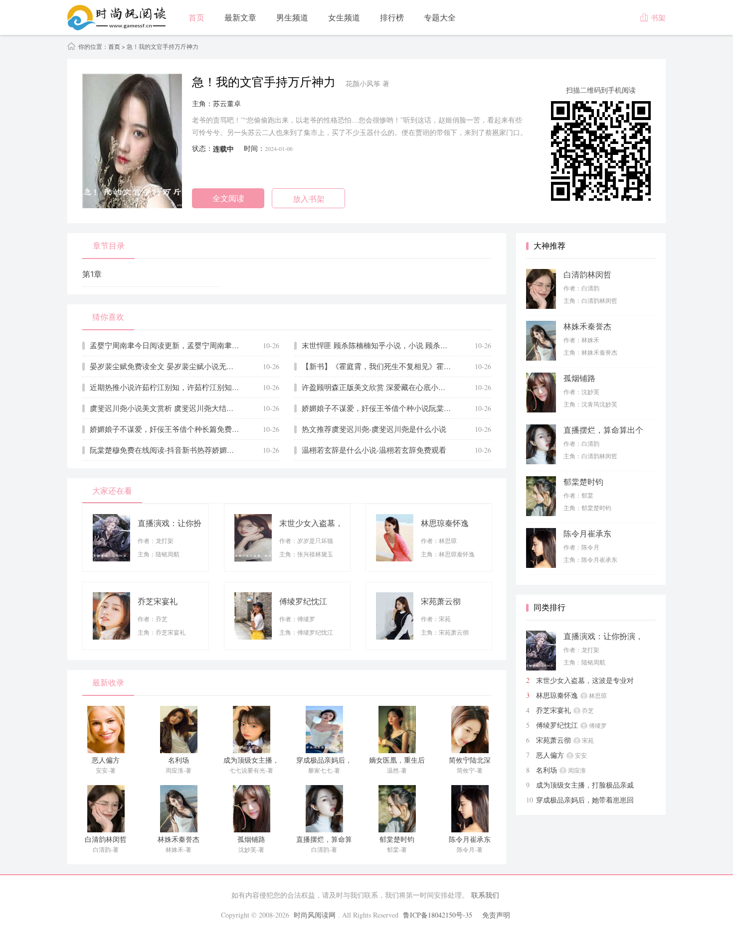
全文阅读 (228, 198)
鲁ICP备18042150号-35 (437, 915)
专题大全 (440, 17)
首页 (196, 17)
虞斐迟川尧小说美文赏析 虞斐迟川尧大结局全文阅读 (177, 408)
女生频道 (344, 17)
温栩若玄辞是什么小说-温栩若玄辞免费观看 (374, 450)
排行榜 (392, 17)
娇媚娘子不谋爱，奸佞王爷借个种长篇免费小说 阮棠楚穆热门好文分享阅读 (214, 429)
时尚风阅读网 (315, 915)
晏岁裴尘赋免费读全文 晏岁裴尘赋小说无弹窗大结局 (177, 366)
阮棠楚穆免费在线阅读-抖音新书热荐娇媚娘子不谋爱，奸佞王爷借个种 (207, 450)
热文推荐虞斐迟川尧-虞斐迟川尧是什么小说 (374, 429)
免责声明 (496, 915)
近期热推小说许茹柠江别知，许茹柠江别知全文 (168, 387)
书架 (653, 17)
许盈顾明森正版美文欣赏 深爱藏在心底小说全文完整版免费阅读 (407, 387)
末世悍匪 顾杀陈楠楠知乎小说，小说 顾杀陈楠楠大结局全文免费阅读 (416, 345)
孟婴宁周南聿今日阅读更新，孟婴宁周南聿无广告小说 (179, 345)
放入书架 (309, 198)
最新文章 (240, 17)
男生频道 (292, 17)
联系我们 (485, 895)
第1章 (92, 274)
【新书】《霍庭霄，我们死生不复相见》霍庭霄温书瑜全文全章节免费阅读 (425, 366)
